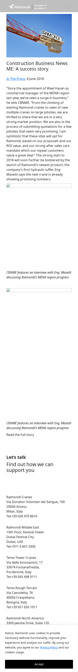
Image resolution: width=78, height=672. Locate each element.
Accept (39, 664)
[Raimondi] (28, 6)
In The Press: (16, 79)
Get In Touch (21, 482)
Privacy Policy (49, 647)
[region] (39, 648)
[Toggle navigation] (67, 6)
